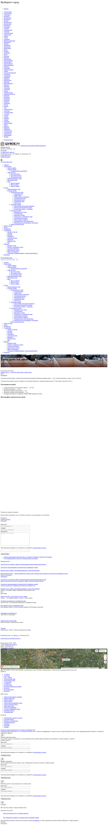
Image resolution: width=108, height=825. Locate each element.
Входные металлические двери (23, 207)
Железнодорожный (9, 40)
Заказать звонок (5, 147)
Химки (6, 120)
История (9, 235)
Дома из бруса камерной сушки (13, 703)
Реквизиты (10, 236)
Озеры (6, 91)
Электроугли (7, 133)
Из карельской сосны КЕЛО (19, 171)
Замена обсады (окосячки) (21, 197)
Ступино (6, 114)
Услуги (6, 187)
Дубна (6, 37)
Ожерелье (7, 89)
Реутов (6, 104)
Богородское (7, 18)
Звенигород (7, 45)
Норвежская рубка (9, 698)
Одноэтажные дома (9, 679)
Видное (6, 21)
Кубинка (6, 66)
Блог (8, 242)
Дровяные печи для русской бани (23, 221)
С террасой (7, 683)
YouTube (3, 628)
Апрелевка (7, 15)
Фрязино (6, 118)
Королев (6, 57)
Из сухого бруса (15, 174)
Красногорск (7, 62)
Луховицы (7, 74)
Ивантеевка (7, 48)
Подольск (7, 97)
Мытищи (6, 82)
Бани (8, 181)
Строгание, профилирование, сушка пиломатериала (22, 253)
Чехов (5, 124)
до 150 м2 (7, 676)
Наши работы (9, 355)
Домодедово (7, 34)
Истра (6, 50)
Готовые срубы (11, 245)
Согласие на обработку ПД (27, 730)
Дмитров (6, 31)
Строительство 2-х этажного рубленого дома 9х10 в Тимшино (28, 557)
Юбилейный (7, 135)
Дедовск (6, 28)
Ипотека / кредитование (11, 721)
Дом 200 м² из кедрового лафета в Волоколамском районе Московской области (23, 579)
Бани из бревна (15, 183)
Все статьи (4, 593)
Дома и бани (7, 166)
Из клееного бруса (16, 175)
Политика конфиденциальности (10, 730)
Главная (6, 165)
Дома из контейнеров (10, 707)
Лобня (6, 71)
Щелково (6, 127)
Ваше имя (4, 524)
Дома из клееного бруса (11, 704)
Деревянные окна (19, 201)
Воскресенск (7, 24)
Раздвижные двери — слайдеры (23, 209)
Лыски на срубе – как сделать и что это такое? (14, 596)
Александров (8, 12)
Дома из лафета (11, 168)
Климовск (7, 53)
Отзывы (9, 233)
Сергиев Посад (8, 109)
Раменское (7, 103)
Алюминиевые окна (20, 198)
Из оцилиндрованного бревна (12, 686)
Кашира (6, 51)
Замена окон (17, 195)
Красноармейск (8, 60)
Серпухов (7, 111)
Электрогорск (8, 130)
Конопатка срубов (19, 215)
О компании (7, 230)
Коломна (6, 56)
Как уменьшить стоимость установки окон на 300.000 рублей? (21, 817)
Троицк (6, 117)
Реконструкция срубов (17, 224)
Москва (6, 8)
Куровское (7, 68)
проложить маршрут (8, 648)
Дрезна (6, 36)
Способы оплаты (12, 238)
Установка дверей (16, 204)
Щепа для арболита (13, 251)
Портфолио (7, 229)
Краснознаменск (9, 65)
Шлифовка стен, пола (20, 212)
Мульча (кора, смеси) (13, 250)
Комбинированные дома (14, 178)
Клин (5, 54)
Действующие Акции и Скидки (13, 718)
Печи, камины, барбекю (21, 219)
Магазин (6, 244)
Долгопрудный (8, 33)
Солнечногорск (8, 112)
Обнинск (6, 86)
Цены (5, 227)
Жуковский (7, 42)
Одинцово (7, 88)
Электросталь (8, 132)
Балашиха (7, 16)
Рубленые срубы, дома (20, 355)
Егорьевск (7, 39)
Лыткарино (7, 76)
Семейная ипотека (9, 722)
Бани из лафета (15, 186)
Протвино (7, 98)
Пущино (6, 101)
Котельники (7, 59)
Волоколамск (8, 22)
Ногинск (6, 85)
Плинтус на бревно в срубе (15, 247)
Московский (7, 80)
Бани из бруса (15, 184)
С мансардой (7, 682)
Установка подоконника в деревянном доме (13, 601)
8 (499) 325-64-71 (5, 157)
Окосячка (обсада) (9, 710)
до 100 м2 (7, 674)
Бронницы (7, 19)
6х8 (5, 366)
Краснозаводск (8, 63)
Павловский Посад (9, 94)
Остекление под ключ (17, 192)
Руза (5, 108)
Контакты (7, 254)
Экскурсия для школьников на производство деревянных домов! (19, 584)
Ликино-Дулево (8, 69)
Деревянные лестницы (20, 218)
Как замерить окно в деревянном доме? (12, 605)
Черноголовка (8, 123)
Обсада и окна (8, 226)
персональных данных (39, 548)
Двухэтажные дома (9, 680)
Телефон (3, 528)
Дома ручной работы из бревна (13, 697)
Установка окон (18, 194)
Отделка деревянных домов (12, 709)
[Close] (2, 735)
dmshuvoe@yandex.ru (8, 152)
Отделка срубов (12, 190)
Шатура (6, 126)
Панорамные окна (19, 200)
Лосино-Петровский (10, 72)
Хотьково (6, 121)
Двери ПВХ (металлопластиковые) (24, 206)
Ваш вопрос (4, 531)
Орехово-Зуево (8, 92)
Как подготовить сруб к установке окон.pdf (15, 813)
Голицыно (7, 27)
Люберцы (7, 77)
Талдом (6, 115)
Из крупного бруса (16, 177)
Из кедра (6, 688)
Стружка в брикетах (13, 248)
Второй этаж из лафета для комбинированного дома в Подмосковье (20, 589)
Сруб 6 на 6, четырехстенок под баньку (21, 558)
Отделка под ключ (16, 210)
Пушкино (7, 100)
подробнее (36, 820)
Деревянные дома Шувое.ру (9, 613)
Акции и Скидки (12, 232)
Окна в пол (17, 203)
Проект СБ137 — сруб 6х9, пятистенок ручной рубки (16, 372)
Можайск (6, 79)
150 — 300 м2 (8, 677)
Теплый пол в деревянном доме (23, 216)
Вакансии (10, 239)
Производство (11, 241)
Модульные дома (12, 180)
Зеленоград (7, 47)
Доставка (6, 724)
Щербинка (7, 129)
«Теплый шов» (18, 213)
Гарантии (7, 725)
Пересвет (6, 95)
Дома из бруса (11, 172)
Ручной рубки (8, 685)
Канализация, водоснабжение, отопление (26, 222)
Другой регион (8, 140)
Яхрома (6, 136)
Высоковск (7, 25)
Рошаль (6, 106)
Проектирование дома (13, 189)
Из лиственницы (9, 689)
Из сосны (6, 691)
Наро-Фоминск (8, 83)
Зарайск (6, 44)
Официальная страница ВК (8, 621)
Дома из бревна (11, 169)
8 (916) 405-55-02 (5, 155)
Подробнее (4, 375)
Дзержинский (8, 30)
